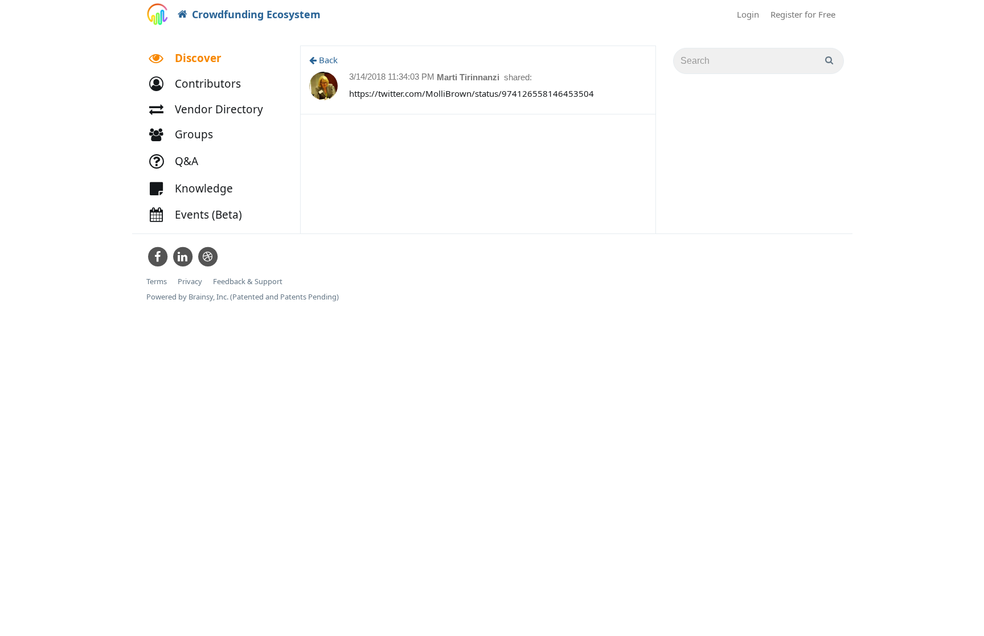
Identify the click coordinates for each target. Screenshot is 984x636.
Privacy (190, 281)
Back (327, 59)
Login (748, 14)
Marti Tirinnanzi (469, 77)
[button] (200, 84)
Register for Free (802, 14)
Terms (156, 281)
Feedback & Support (247, 281)
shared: (518, 77)
